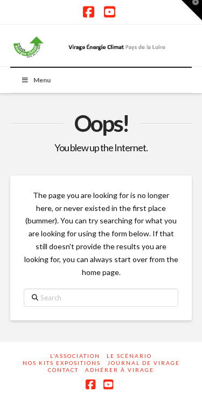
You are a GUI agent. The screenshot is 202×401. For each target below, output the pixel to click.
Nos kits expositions (62, 363)
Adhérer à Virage (119, 370)
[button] (192, 10)
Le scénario (129, 356)
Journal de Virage (143, 363)
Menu (42, 80)
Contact (63, 370)
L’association (75, 356)
